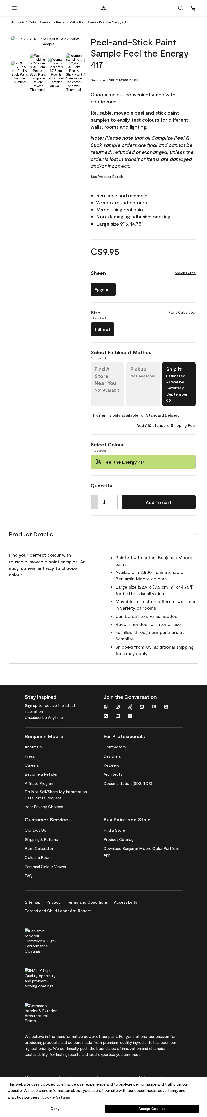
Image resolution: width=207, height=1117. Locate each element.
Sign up (31, 705)
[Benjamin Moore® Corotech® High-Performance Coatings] (49, 940)
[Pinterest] (154, 707)
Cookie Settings (56, 1097)
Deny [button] (55, 1109)
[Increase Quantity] (113, 502)
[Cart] (193, 8)
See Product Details (107, 176)
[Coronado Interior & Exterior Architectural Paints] (49, 1012)
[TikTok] (130, 716)
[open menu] (14, 8)
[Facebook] (106, 707)
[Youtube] (142, 707)
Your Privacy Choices (44, 806)
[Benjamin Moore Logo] (103, 8)
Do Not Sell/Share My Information (56, 791)
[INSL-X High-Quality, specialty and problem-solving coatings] (49, 977)
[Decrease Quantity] (94, 502)
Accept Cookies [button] (152, 1109)
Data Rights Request (43, 797)
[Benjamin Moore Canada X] (166, 707)
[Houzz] (106, 716)
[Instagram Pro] (130, 707)
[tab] (19, 72)
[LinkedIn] (118, 716)
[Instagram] (118, 707)
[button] (181, 8)
